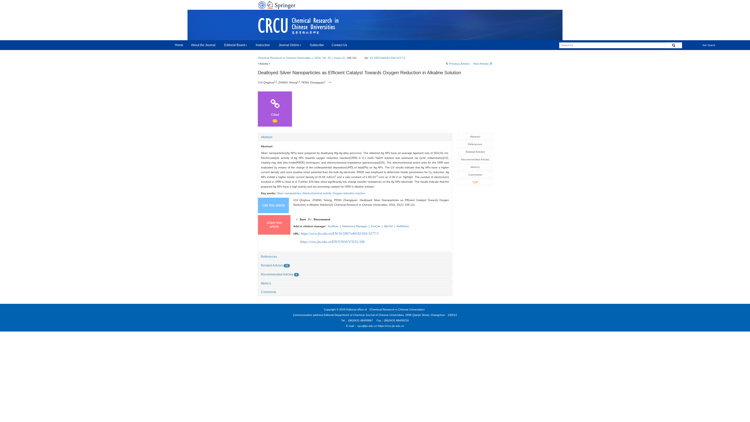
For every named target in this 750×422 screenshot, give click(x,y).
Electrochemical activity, (318, 193)
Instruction (263, 45)
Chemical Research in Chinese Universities (284, 57)
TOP (475, 182)
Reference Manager (354, 226)
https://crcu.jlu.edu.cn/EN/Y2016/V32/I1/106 (332, 242)
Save (303, 219)
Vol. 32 (326, 57)
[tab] (355, 137)
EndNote (333, 226)
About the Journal (203, 45)
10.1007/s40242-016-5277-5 (387, 57)
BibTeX (388, 226)
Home (179, 45)
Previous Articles (459, 63)
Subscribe (317, 45)
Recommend (322, 219)
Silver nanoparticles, (290, 193)
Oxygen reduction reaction (349, 193)
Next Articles (481, 63)
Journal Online (289, 45)
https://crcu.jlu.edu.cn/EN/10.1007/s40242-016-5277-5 (340, 233)
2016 (317, 57)
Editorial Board (234, 45)
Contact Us (339, 45)
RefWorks (403, 226)
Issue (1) (339, 57)
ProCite (375, 226)
